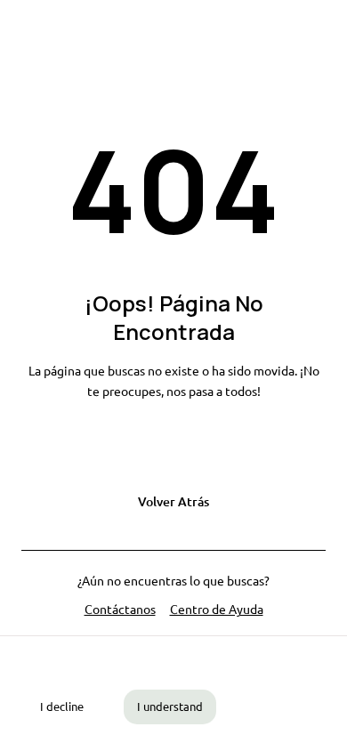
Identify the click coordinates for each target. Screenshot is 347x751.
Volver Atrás (173, 501)
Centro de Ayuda (216, 609)
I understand (170, 706)
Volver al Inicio (173, 448)
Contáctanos (120, 609)
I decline (62, 706)
